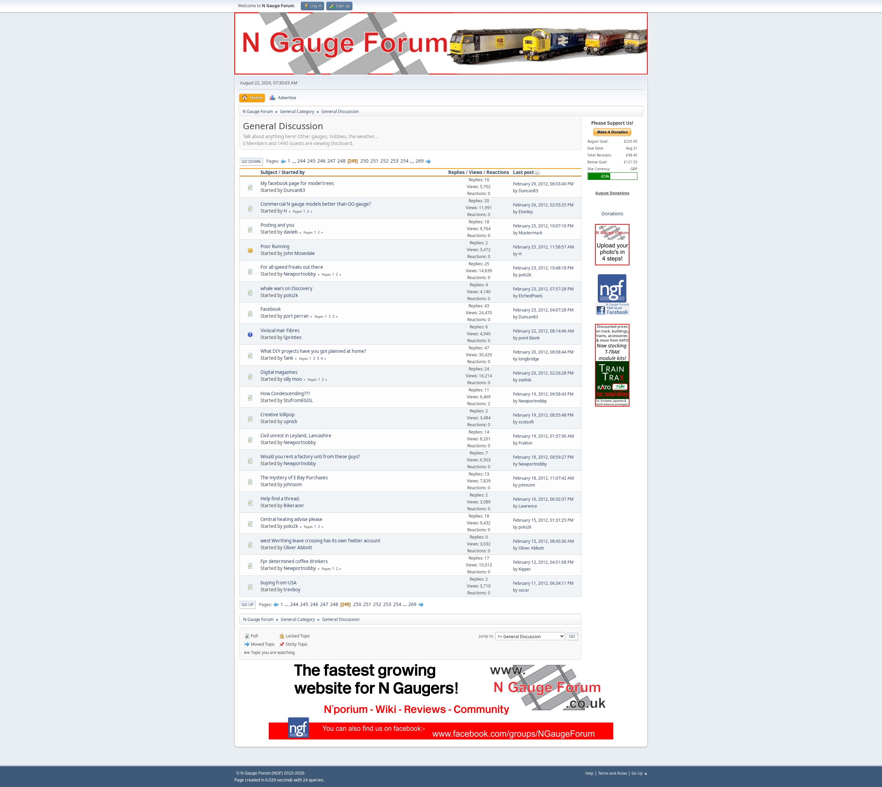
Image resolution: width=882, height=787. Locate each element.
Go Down (251, 161)
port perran (296, 316)
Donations (612, 214)
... (294, 161)
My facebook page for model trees (297, 183)
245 (311, 161)
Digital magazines (278, 372)
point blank (529, 338)
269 (420, 161)
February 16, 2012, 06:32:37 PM (543, 499)
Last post (523, 172)
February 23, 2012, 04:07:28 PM (543, 310)
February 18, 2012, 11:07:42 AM (543, 478)
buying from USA (278, 583)
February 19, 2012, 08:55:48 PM (543, 415)
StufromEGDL (298, 400)
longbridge (529, 359)
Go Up (248, 604)
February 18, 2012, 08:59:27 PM (543, 457)
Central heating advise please (291, 519)
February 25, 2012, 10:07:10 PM (543, 226)
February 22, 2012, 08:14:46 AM (543, 331)
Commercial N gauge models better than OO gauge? (315, 204)
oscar (524, 590)
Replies (456, 172)
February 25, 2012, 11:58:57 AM (543, 247)
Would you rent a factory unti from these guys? (310, 456)
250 (364, 161)
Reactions (497, 172)
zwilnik (525, 380)
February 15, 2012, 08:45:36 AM (543, 541)
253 (394, 161)
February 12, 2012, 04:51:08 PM (543, 562)
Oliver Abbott (298, 547)
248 (341, 161)
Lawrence (528, 506)
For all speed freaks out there (291, 267)
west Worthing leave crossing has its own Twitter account (320, 541)
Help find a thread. (280, 498)
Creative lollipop (277, 414)
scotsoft (526, 422)
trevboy (292, 589)
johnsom (293, 484)
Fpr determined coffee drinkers (294, 561)
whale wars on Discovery (286, 288)
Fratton (525, 443)
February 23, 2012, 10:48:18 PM (543, 268)
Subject (268, 172)
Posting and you (277, 225)
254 (404, 161)
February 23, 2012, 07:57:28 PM (543, 289)
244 (301, 161)
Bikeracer (294, 505)
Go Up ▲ (640, 773)
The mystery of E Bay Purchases (294, 477)
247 (331, 161)
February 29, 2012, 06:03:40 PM (543, 184)
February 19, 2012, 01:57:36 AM (543, 436)
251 (374, 161)
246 (321, 161)
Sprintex (292, 337)
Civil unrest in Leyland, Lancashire (295, 435)
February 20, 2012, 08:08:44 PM (543, 352)
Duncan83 (294, 190)
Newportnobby (300, 274)
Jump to (486, 635)
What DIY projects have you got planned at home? (313, 351)
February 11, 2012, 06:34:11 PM (543, 583)
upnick (290, 421)
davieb (291, 232)
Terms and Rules (612, 773)
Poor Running (274, 246)
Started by (293, 172)
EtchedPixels (531, 296)
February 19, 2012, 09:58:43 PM (543, 394)
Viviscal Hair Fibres (279, 330)
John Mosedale (299, 253)
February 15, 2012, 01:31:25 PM (543, 520)
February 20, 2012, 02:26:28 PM (543, 373)
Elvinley (526, 212)
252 (384, 161)
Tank (288, 358)
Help (589, 773)
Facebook (270, 309)
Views (475, 172)
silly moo (293, 379)
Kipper (525, 569)
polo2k (525, 275)
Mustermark (530, 233)
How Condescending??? (285, 393)
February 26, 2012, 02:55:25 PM (543, 205)
